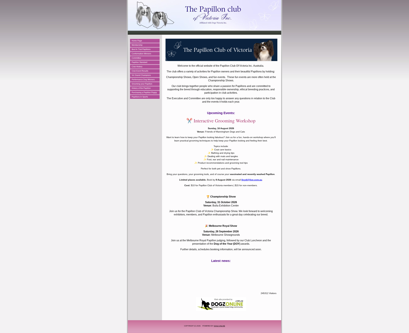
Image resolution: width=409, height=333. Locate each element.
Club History (137, 67)
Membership (137, 45)
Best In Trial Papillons (141, 49)
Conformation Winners (141, 54)
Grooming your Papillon (142, 84)
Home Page (137, 41)
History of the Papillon (141, 88)
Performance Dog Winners (143, 79)
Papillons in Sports (140, 97)
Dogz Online (219, 326)
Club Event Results (140, 71)
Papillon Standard (139, 62)
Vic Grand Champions (141, 75)
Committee (136, 58)
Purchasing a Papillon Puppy (144, 92)
